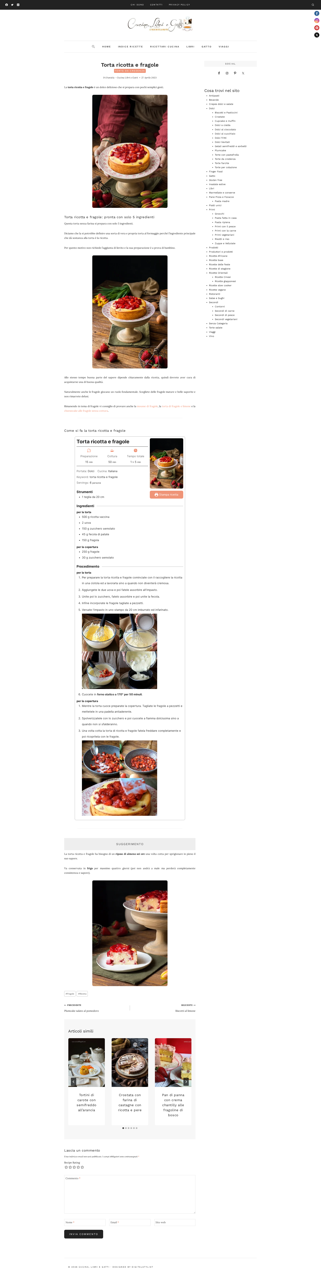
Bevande (214, 99)
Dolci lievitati (222, 142)
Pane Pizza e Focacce (221, 197)
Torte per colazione (226, 167)
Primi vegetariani (224, 234)
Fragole (70, 993)
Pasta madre (222, 201)
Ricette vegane (217, 289)
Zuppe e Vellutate (225, 243)
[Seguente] (186, 1082)
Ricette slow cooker (220, 285)
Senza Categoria (218, 323)
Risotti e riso (222, 239)
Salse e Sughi (216, 298)
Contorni (220, 306)
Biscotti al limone (185, 1008)
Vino (211, 336)
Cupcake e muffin (225, 121)
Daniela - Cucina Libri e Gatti (122, 77)
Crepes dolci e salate (221, 104)
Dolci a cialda (222, 125)
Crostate (220, 116)
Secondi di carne (224, 310)
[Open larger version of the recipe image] (166, 463)
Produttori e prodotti (221, 251)
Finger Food (216, 171)
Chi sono (137, 5)
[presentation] (86, 1062)
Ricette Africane (218, 256)
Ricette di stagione (219, 268)
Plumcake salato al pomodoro (81, 1008)
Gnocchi (219, 213)
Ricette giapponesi (225, 281)
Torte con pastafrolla (227, 154)
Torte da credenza (130, 71)
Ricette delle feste (219, 264)
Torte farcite (222, 163)
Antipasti (214, 95)
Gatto (207, 46)
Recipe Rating (72, 1162)
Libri (190, 46)
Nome (70, 1222)
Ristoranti (214, 294)
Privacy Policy (179, 5)
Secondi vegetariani (226, 319)
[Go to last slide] (73, 1082)
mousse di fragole (147, 406)
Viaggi (224, 46)
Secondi (213, 302)
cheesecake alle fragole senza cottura (86, 410)
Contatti (156, 5)
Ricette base (216, 260)
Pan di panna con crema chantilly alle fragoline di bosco (173, 1105)
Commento (73, 1178)
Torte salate (215, 327)
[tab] (123, 1128)
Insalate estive (217, 184)
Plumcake (220, 150)
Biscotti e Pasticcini (226, 112)
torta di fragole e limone (176, 406)
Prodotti (213, 247)
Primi (212, 209)
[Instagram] (18, 4)
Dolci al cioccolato (225, 129)
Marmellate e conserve (222, 192)
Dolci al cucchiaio (225, 133)
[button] (93, 46)
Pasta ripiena (222, 222)
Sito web (160, 1222)
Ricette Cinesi (223, 277)
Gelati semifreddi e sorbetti (231, 146)
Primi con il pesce (225, 226)
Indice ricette (130, 46)
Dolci (212, 108)
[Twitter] (12, 4)
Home (106, 46)
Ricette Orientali (218, 272)
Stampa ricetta (168, 494)
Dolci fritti (221, 137)
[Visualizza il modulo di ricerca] (312, 4)
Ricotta (82, 993)
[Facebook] (6, 4)
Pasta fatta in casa (226, 218)
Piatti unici (215, 205)
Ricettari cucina (164, 46)
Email (115, 1222)
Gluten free (215, 180)
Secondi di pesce (225, 315)
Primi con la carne (225, 230)
